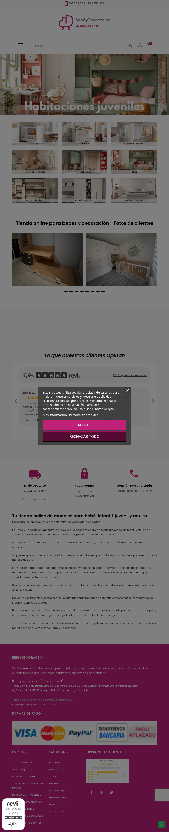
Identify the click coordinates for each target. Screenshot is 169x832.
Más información (55, 415)
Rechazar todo (84, 436)
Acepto (84, 425)
